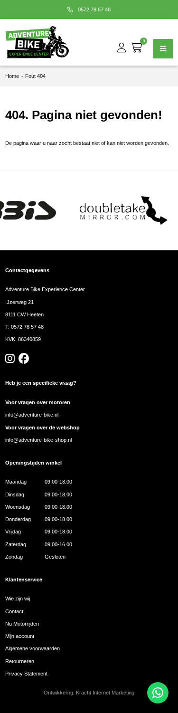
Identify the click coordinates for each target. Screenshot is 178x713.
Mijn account (19, 636)
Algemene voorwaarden (32, 648)
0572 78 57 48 (93, 9)
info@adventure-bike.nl (31, 415)
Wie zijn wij (17, 598)
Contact (14, 611)
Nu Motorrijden (22, 624)
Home (12, 76)
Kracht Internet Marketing (105, 692)
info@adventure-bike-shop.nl (38, 440)
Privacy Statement (26, 673)
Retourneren (19, 661)
